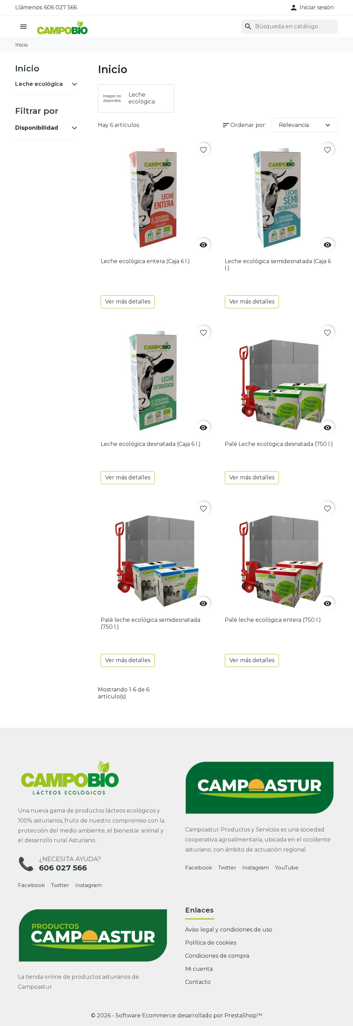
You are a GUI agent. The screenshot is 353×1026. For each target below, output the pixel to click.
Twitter (60, 885)
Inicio (27, 68)
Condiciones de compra (217, 956)
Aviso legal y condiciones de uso (228, 929)
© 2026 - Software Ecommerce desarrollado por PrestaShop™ (176, 1015)
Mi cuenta (199, 969)
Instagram (88, 885)
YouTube (287, 868)
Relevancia (305, 125)
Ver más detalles (127, 301)
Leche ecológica (39, 84)
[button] (311, 7)
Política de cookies (210, 942)
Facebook (31, 885)
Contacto (198, 982)
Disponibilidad (36, 127)
